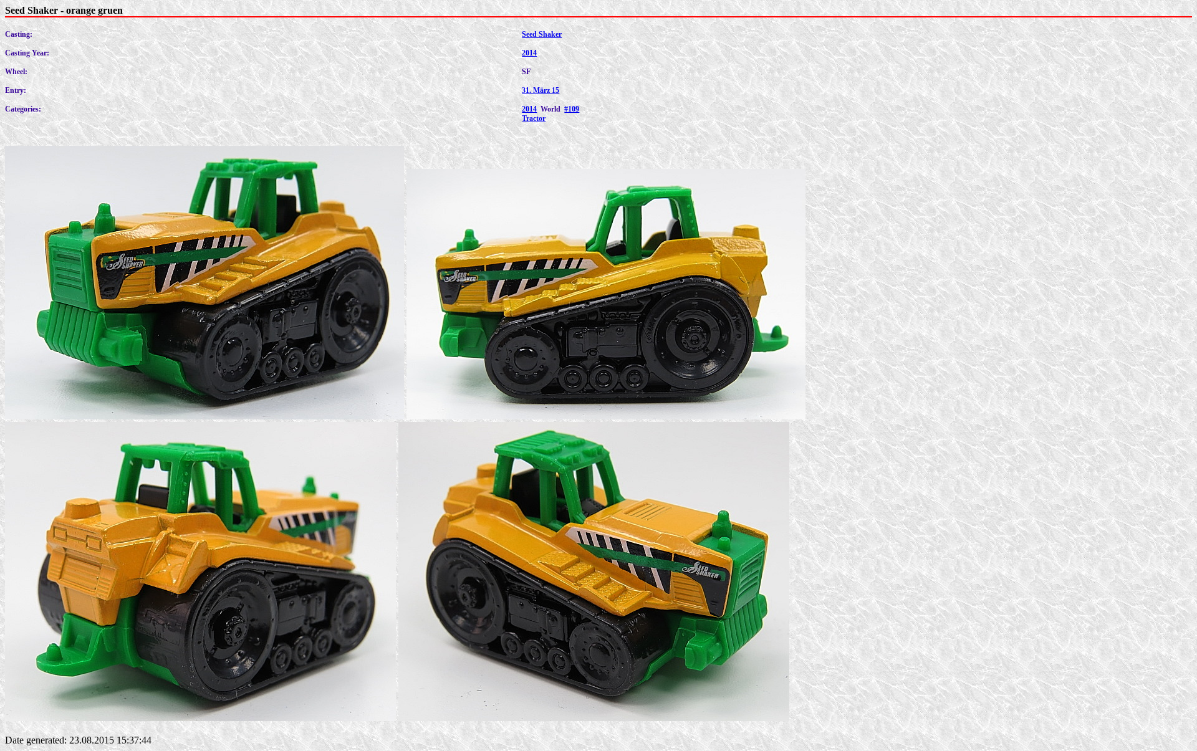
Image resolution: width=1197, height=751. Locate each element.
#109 (571, 109)
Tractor (534, 118)
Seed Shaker (542, 34)
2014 (529, 53)
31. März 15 (540, 90)
